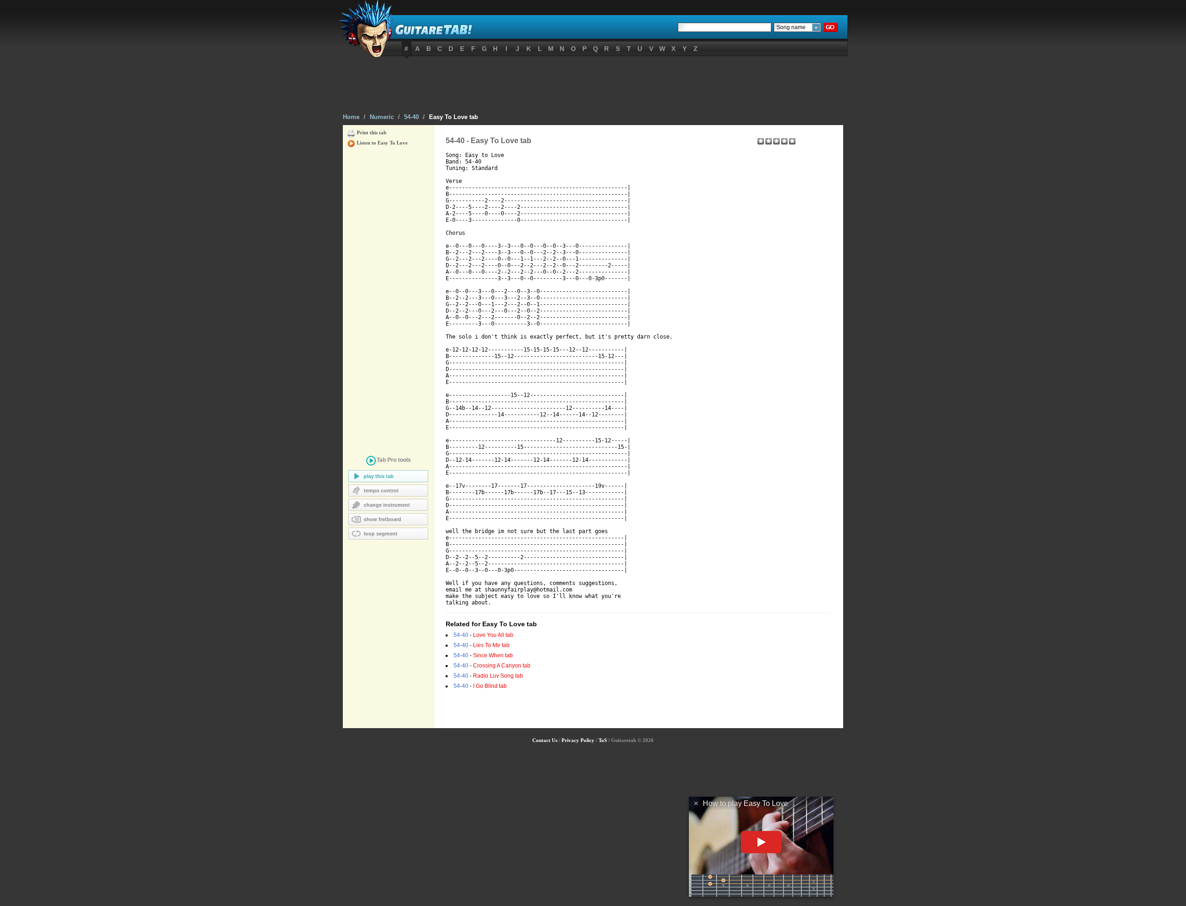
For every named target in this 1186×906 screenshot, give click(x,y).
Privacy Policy (577, 740)
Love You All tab (493, 635)
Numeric (382, 116)
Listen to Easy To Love (382, 142)
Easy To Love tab (453, 116)
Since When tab (493, 655)
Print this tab (371, 132)
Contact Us (544, 740)
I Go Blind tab (490, 686)
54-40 (411, 116)
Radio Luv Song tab (498, 676)
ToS (603, 740)
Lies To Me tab (491, 645)
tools (394, 460)
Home (351, 116)
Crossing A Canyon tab (501, 665)
